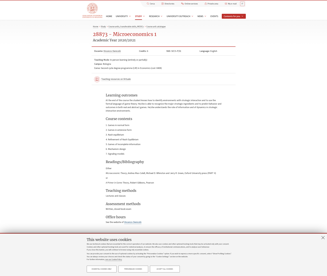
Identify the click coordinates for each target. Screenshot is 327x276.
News (200, 16)
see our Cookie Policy (113, 259)
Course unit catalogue (156, 26)
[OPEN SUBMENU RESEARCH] (161, 16)
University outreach (178, 16)
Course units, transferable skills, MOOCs (126, 26)
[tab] (242, 4)
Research (154, 16)
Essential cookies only (102, 269)
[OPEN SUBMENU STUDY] (143, 16)
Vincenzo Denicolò (112, 51)
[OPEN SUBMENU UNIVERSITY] (129, 16)
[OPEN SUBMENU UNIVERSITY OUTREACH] (192, 16)
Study (138, 16)
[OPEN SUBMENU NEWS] (205, 16)
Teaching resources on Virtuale (116, 79)
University (122, 16)
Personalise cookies (133, 269)
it (242, 3)
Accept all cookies (165, 269)
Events (214, 16)
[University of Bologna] (92, 10)
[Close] (323, 238)
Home (109, 16)
